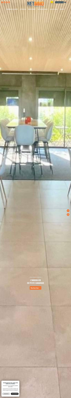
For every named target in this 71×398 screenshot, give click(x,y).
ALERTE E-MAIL (54, 9)
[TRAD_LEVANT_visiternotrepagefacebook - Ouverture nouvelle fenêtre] (2, 2)
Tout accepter (15, 393)
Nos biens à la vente (12, 9)
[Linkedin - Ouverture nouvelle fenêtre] (4, 2)
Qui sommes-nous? (43, 9)
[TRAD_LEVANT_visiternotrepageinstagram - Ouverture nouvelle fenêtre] (7, 2)
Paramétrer (6, 393)
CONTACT (62, 9)
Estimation (23, 9)
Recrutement (32, 9)
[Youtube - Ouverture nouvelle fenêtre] (9, 2)
